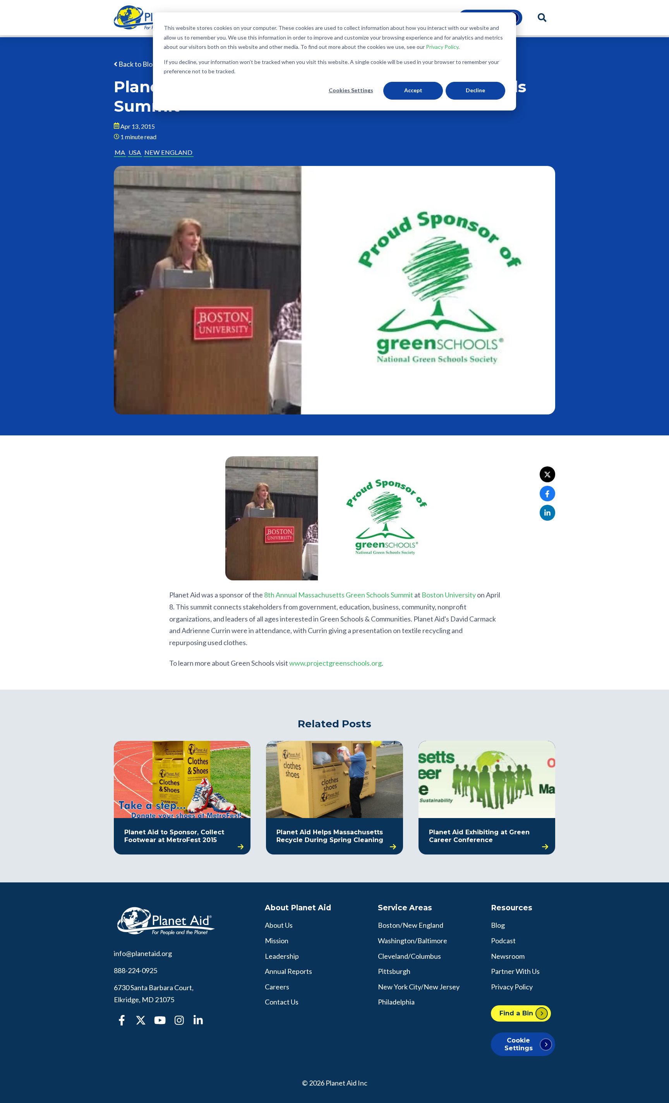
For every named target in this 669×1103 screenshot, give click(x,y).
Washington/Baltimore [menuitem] (412, 940)
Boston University (449, 594)
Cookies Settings (351, 90)
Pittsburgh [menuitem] (394, 971)
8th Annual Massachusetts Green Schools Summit (338, 594)
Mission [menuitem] (276, 940)
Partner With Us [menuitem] (515, 971)
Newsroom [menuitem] (508, 956)
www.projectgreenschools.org (335, 663)
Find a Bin (516, 1013)
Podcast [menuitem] (503, 940)
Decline (475, 90)
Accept (413, 90)
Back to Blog (136, 64)
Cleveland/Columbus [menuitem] (409, 956)
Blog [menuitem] (498, 925)
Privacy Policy (442, 46)
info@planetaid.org (143, 953)
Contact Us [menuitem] (281, 1002)
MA (120, 152)
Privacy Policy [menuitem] (512, 986)
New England (168, 152)
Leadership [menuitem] (282, 956)
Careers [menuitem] (277, 986)
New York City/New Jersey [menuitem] (419, 986)
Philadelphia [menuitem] (396, 1002)
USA (135, 152)
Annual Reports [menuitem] (288, 971)
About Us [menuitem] (279, 925)
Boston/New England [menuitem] (410, 925)
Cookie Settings (518, 1043)
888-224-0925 (135, 970)
